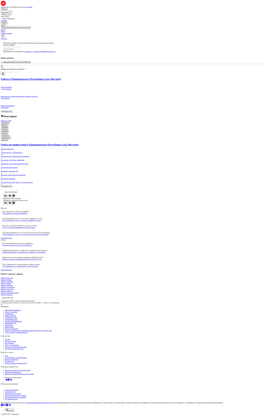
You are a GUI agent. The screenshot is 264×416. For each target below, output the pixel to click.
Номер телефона (9, 45)
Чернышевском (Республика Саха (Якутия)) (16, 62)
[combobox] (10, 71)
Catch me (4, 39)
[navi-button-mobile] (3, 36)
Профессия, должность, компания (13, 69)
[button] (3, 30)
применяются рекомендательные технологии (42, 403)
